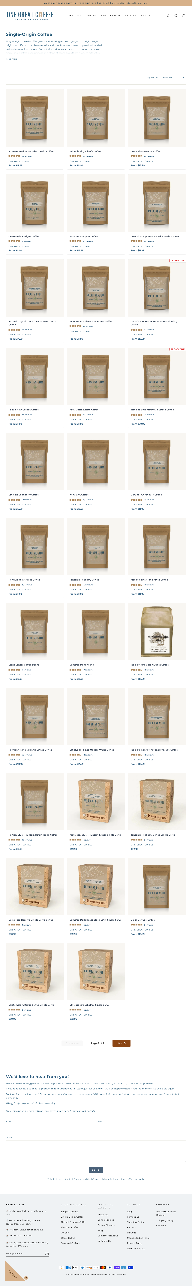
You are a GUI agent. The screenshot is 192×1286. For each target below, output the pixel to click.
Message (10, 1137)
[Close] (25, 1277)
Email (100, 1122)
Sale (103, 15)
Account (145, 15)
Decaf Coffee (68, 1238)
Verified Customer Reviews (166, 1213)
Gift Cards (130, 15)
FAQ (129, 1211)
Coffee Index (104, 1241)
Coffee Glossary (106, 1225)
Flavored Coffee (69, 1227)
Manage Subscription (138, 1238)
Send (96, 1170)
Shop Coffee (75, 15)
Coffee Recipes (106, 1219)
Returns (131, 1227)
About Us (103, 1214)
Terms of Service (129, 1179)
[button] (14, 156)
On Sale (65, 1232)
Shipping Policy (135, 1222)
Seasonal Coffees (70, 1243)
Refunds (131, 1232)
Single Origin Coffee (72, 1216)
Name (9, 1122)
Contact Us (133, 1216)
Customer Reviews (108, 1235)
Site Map (161, 1225)
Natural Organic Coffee (73, 1222)
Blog (100, 1230)
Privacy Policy (109, 1179)
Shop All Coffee (69, 1211)
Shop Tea (91, 15)
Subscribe (115, 15)
